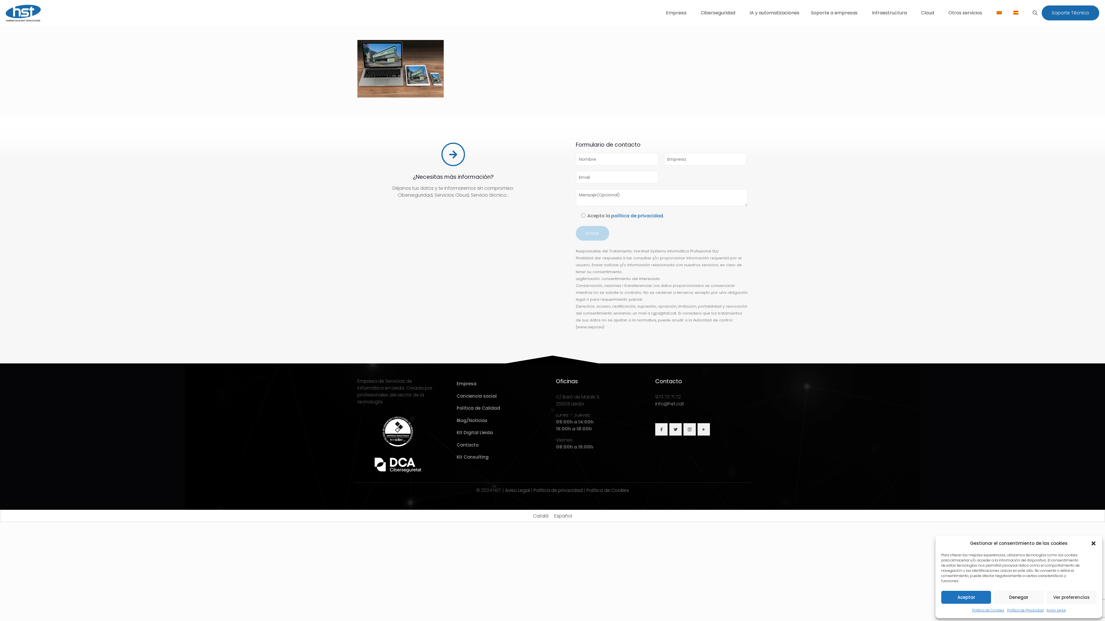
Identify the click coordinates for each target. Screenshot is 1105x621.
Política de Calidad (478, 408)
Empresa (467, 384)
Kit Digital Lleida (475, 433)
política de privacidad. (637, 215)
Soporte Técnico (1070, 12)
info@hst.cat (669, 403)
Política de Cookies (988, 610)
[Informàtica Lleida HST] (23, 13)
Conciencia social (477, 396)
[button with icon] (661, 429)
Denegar (1018, 597)
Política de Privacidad (1025, 610)
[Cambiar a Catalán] (999, 13)
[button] (1093, 543)
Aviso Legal (1056, 610)
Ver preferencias (1071, 597)
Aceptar (966, 597)
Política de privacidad (558, 490)
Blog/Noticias (472, 420)
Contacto (468, 445)
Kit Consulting (473, 457)
